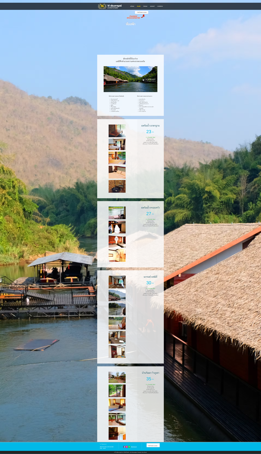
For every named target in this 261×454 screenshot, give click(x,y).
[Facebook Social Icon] (124, 447)
